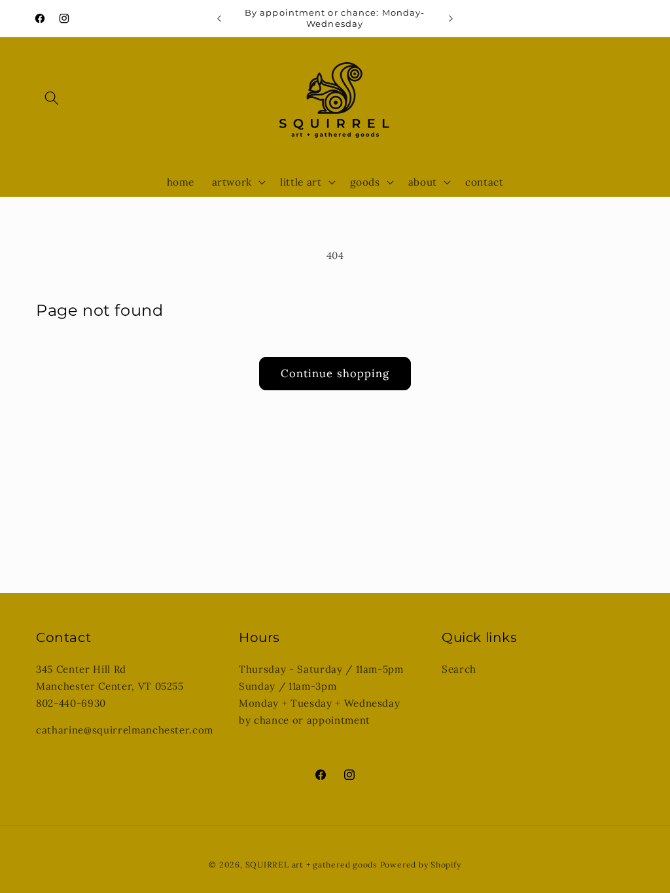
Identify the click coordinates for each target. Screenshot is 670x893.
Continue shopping (335, 373)
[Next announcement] (450, 18)
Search (459, 669)
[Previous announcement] (219, 18)
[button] (51, 98)
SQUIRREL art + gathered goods (311, 864)
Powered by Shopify (420, 864)
